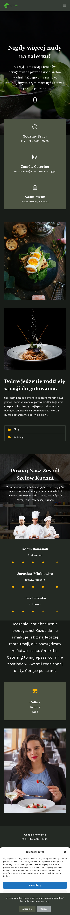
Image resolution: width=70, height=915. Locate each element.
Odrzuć (43, 909)
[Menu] (64, 5)
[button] (65, 851)
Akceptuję (35, 885)
